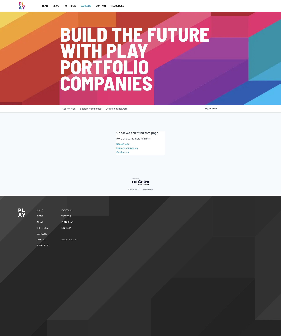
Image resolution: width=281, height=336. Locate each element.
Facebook (66, 210)
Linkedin (66, 227)
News (56, 5)
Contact (101, 5)
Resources (117, 5)
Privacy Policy (69, 239)
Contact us (122, 152)
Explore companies (127, 148)
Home (40, 210)
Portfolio (70, 5)
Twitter (66, 216)
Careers (86, 5)
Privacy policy (134, 189)
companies (90, 108)
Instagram (67, 221)
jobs (68, 108)
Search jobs (123, 143)
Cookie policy (147, 189)
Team (45, 5)
